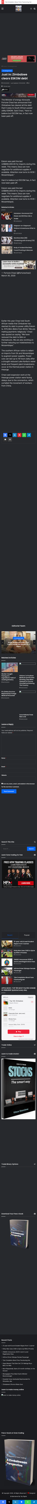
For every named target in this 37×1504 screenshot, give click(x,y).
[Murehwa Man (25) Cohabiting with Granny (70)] (6, 240)
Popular (27, 935)
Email (3, 766)
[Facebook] (5, 435)
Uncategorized (12, 66)
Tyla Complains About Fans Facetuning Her (24, 978)
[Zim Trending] (19, 9)
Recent (9, 935)
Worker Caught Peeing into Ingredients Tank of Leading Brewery (8, 677)
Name (3, 758)
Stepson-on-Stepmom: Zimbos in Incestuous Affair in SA (24, 228)
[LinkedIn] (15, 435)
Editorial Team (18, 626)
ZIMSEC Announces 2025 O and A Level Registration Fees (24, 960)
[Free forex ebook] (18, 59)
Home (5, 66)
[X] (10, 435)
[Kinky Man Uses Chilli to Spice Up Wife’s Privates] (6, 953)
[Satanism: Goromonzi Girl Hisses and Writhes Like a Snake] (6, 216)
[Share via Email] (5, 439)
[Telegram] (29, 435)
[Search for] (35, 9)
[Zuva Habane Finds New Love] (27, 702)
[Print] (10, 439)
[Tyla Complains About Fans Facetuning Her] (6, 980)
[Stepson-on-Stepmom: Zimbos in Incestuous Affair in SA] (6, 228)
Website (4, 775)
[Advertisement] (18, 34)
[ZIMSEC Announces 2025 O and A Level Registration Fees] (6, 962)
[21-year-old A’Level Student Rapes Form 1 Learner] (6, 944)
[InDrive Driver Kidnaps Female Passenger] (6, 971)
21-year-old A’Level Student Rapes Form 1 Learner (24, 943)
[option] (18, 642)
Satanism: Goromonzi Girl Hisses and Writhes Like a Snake (23, 216)
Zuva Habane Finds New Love (26, 716)
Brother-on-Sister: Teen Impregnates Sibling (18, 644)
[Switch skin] (31, 9)
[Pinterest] (19, 435)
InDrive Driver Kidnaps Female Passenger (16, 1357)
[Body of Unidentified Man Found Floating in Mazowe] (6, 250)
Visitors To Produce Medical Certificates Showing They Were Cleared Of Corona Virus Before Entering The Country (26, 680)
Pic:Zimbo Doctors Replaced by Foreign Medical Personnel (8, 694)
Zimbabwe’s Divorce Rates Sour (13, 1384)
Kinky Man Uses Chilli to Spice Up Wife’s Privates (24, 952)
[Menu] (2, 9)
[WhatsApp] (24, 435)
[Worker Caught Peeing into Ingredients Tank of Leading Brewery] (9, 667)
